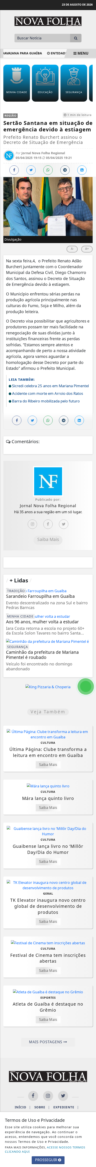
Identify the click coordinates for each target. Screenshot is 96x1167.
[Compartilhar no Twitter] (31, 170)
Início (23, 1107)
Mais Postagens (46, 1041)
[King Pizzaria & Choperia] (48, 687)
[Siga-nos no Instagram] (48, 1096)
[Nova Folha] (48, 20)
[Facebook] (48, 524)
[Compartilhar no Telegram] (65, 170)
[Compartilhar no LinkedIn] (82, 170)
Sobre (42, 1107)
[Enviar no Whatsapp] (48, 170)
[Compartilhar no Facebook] (14, 170)
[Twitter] (63, 524)
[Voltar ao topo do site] (89, 642)
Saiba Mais (48, 539)
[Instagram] (32, 524)
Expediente (66, 1107)
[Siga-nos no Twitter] (63, 1096)
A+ (87, 248)
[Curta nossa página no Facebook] (33, 1096)
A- (72, 248)
